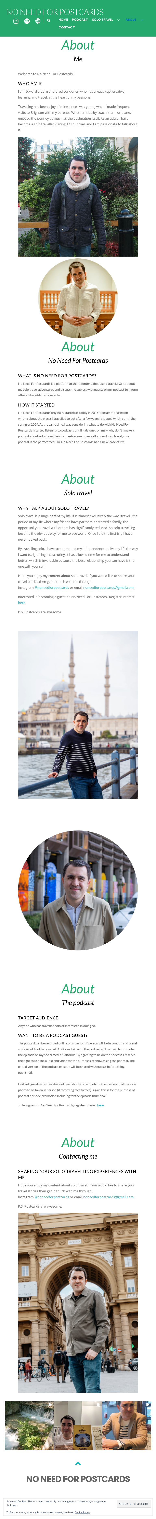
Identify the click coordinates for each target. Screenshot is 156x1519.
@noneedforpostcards (52, 587)
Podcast (80, 19)
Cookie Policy (82, 1512)
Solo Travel (102, 19)
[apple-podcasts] (38, 21)
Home (63, 19)
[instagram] (16, 21)
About (131, 19)
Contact (66, 27)
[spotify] (27, 21)
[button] (29, 1425)
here (21, 603)
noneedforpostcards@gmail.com (108, 587)
